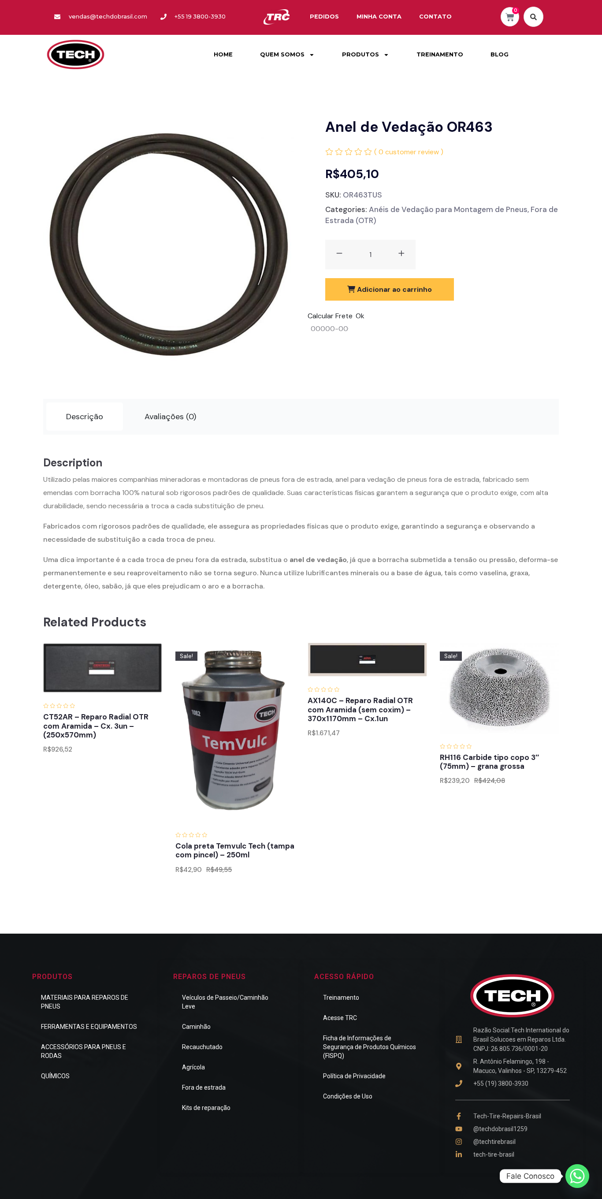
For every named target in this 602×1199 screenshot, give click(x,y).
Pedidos (324, 16)
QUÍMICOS (55, 1076)
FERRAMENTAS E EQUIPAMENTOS (89, 1026)
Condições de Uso (347, 1096)
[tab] (84, 417)
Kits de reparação (206, 1107)
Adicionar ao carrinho (393, 289)
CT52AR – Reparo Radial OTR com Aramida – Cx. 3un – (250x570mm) (96, 726)
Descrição (84, 416)
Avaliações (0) (170, 416)
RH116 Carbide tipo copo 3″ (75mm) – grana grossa (489, 761)
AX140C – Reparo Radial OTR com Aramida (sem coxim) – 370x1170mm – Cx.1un (360, 709)
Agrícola (193, 1067)
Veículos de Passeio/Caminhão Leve (225, 1002)
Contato (435, 16)
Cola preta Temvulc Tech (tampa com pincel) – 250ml (234, 850)
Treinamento (341, 997)
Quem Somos (282, 54)
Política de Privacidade (354, 1076)
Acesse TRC (340, 1017)
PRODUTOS (360, 54)
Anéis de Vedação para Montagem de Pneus (448, 209)
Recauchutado (202, 1046)
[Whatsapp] (577, 1176)
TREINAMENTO (439, 54)
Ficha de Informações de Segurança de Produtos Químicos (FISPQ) (369, 1047)
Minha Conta (379, 16)
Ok (360, 315)
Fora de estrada (204, 1087)
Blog (500, 54)
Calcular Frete (330, 315)
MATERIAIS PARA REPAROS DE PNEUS (84, 1002)
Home (223, 54)
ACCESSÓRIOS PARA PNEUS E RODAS (83, 1051)
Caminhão (196, 1026)
